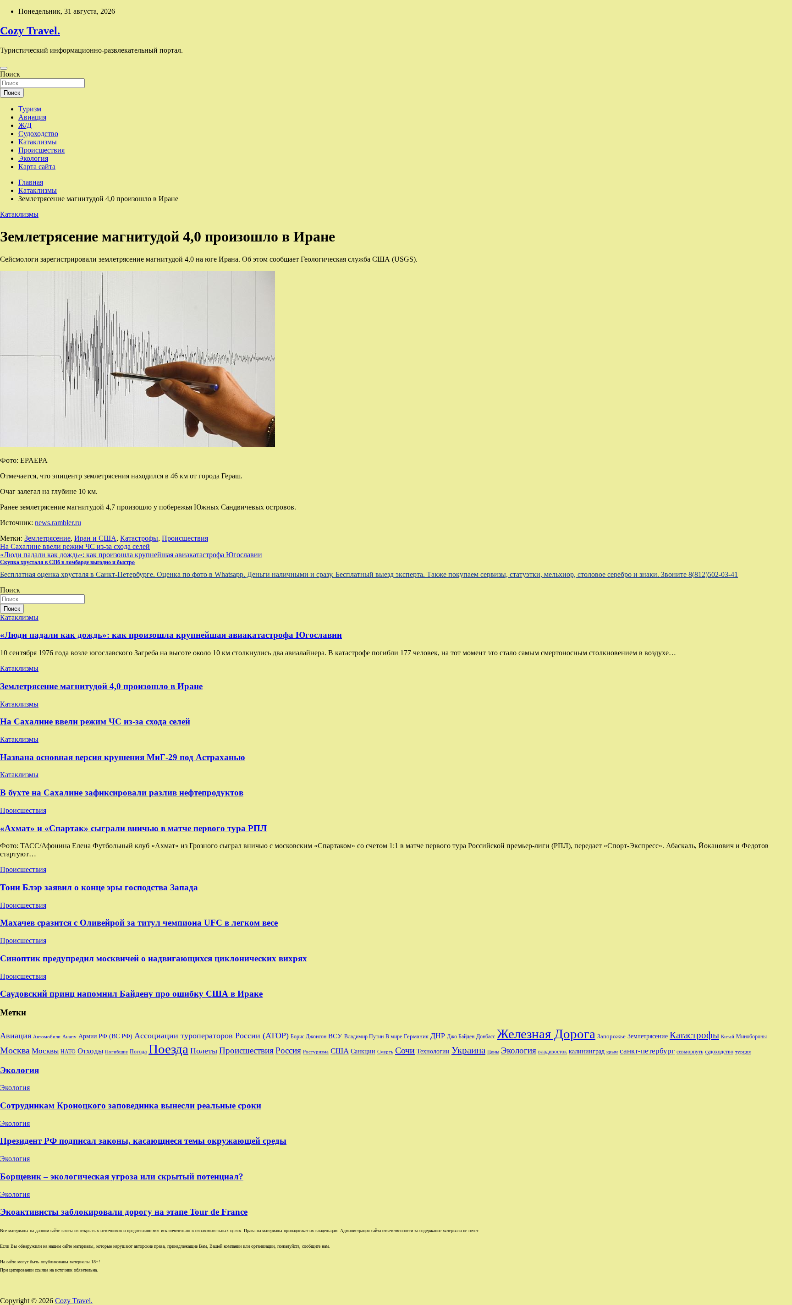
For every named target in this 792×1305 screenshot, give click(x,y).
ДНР (437, 1036)
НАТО (68, 1052)
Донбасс (485, 1037)
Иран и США (95, 538)
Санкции (363, 1051)
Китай (727, 1036)
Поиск (10, 74)
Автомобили (46, 1036)
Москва (15, 1050)
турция (743, 1051)
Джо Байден (460, 1037)
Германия (416, 1036)
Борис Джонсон (308, 1037)
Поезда (168, 1049)
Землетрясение (47, 538)
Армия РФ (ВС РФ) (105, 1036)
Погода (138, 1051)
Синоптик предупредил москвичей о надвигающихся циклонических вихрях (153, 958)
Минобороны (751, 1036)
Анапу (69, 1036)
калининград (587, 1051)
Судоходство (38, 133)
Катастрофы (139, 538)
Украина (468, 1050)
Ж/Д (25, 125)
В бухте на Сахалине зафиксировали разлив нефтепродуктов (121, 792)
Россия (288, 1050)
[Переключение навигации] (3, 68)
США (339, 1051)
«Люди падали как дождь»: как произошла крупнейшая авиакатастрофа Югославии (131, 555)
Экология (33, 158)
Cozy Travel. (30, 31)
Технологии (433, 1051)
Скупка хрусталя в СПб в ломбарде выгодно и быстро (67, 562)
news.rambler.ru (58, 522)
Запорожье (611, 1036)
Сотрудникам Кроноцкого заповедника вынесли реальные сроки (130, 1105)
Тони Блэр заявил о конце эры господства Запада (99, 887)
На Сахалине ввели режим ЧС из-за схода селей (75, 546)
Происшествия (41, 150)
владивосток (552, 1052)
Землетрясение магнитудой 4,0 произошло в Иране (101, 686)
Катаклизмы (37, 142)
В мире (393, 1037)
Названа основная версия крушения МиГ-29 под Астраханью (122, 757)
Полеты (203, 1050)
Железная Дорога (546, 1033)
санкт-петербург (647, 1051)
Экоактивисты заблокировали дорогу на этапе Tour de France (124, 1212)
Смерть (385, 1051)
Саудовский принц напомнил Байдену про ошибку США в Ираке (131, 993)
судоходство (719, 1051)
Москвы (45, 1051)
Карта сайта (36, 166)
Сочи (405, 1050)
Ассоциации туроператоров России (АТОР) (211, 1035)
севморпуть (689, 1052)
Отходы (90, 1051)
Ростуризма (316, 1051)
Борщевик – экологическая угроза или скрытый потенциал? (121, 1176)
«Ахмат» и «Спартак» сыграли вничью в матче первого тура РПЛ (133, 828)
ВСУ (335, 1036)
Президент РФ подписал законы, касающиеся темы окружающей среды (143, 1141)
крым (612, 1051)
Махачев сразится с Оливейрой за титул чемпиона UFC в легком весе (139, 922)
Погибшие (116, 1051)
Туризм (29, 109)
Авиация (32, 117)
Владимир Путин (364, 1036)
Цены (493, 1051)
